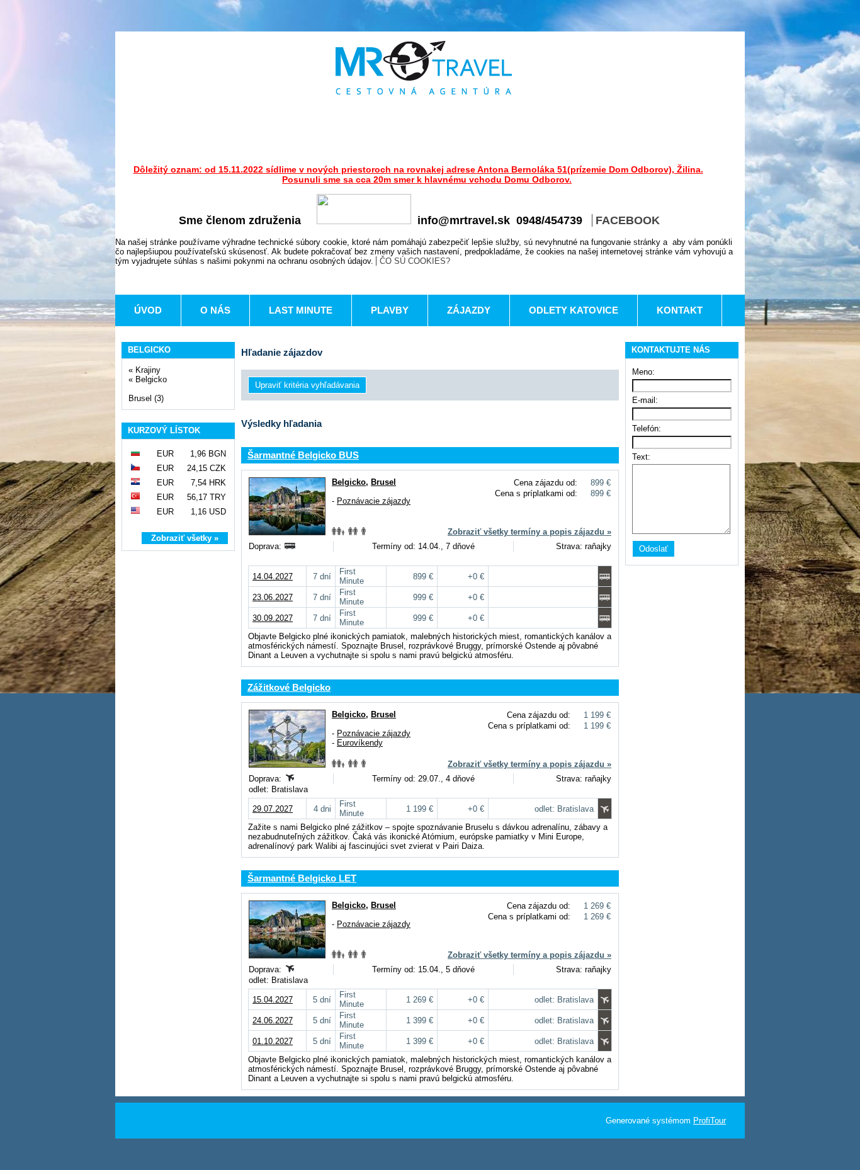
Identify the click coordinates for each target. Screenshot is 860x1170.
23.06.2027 (272, 597)
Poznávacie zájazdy (373, 501)
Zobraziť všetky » (184, 538)
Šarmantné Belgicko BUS (303, 455)
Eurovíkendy (360, 742)
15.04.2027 (272, 999)
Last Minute (300, 310)
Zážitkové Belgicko (289, 687)
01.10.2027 (272, 1041)
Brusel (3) (146, 398)
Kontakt (680, 310)
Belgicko (151, 379)
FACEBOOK (628, 220)
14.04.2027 (272, 576)
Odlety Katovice (573, 310)
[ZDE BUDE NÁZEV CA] (424, 67)
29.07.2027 (272, 809)
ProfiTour (709, 1120)
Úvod (148, 310)
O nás (215, 310)
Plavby (390, 310)
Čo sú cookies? (415, 261)
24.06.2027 (272, 1020)
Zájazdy (468, 310)
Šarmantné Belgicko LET (301, 878)
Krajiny (148, 370)
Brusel (383, 482)
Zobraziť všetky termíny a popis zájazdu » (529, 532)
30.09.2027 (272, 618)
